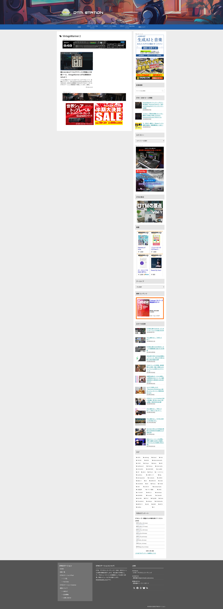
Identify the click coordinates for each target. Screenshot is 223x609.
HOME (62, 569)
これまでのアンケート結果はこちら (145, 553)
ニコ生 (65, 578)
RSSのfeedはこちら (102, 580)
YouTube (66, 582)
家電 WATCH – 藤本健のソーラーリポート (140, 582)
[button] (162, 91)
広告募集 (66, 594)
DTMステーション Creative (68, 585)
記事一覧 (62, 572)
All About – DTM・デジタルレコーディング (142, 571)
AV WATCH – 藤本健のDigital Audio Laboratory (143, 577)
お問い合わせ (67, 598)
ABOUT (65, 591)
